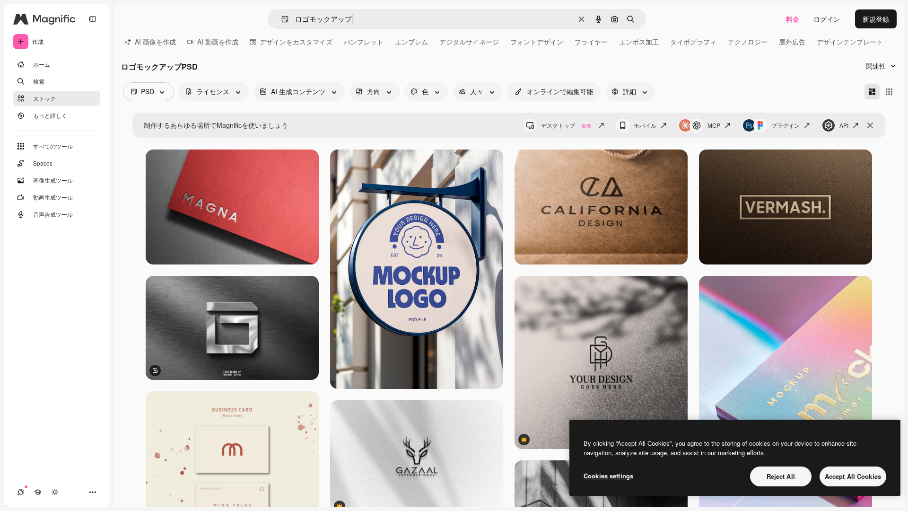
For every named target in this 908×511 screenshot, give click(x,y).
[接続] (20, 492)
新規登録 (876, 19)
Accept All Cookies (853, 476)
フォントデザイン (536, 41)
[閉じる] (870, 125)
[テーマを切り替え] (54, 492)
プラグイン (785, 125)
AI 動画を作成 (217, 41)
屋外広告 (792, 41)
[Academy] (37, 492)
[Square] (889, 91)
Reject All (781, 476)
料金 (792, 19)
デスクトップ (566, 125)
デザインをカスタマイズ (296, 41)
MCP (713, 125)
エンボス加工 (639, 41)
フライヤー (591, 41)
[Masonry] (872, 91)
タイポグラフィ (693, 41)
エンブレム (411, 41)
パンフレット (364, 41)
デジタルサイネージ (469, 41)
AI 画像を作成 (155, 41)
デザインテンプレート (850, 41)
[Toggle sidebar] (92, 18)
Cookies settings (608, 475)
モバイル (645, 125)
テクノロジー (748, 41)
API (843, 125)
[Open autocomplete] (281, 19)
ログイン (826, 19)
